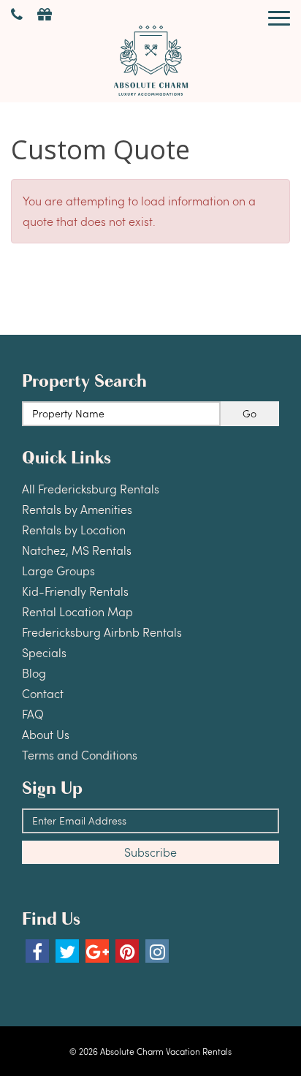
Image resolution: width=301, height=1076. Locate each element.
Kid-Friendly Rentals (75, 591)
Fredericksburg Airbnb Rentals (102, 632)
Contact (43, 693)
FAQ (33, 713)
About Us (45, 734)
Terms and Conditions (79, 754)
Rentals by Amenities (77, 509)
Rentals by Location (74, 529)
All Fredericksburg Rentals (90, 488)
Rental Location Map (77, 611)
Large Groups (58, 570)
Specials (44, 652)
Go (249, 413)
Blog (34, 673)
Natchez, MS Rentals (77, 550)
